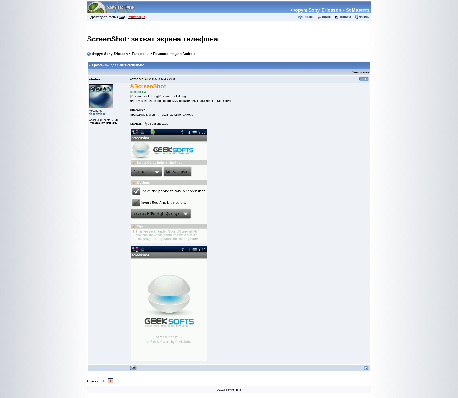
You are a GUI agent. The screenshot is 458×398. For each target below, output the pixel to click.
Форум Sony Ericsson (110, 54)
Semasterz (233, 389)
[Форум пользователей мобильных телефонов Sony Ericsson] (112, 6)
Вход (122, 17)
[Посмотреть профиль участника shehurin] (133, 367)
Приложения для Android (174, 54)
